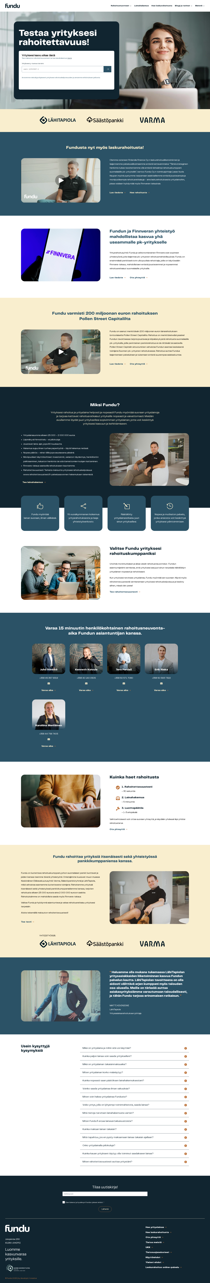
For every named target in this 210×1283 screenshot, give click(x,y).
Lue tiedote (116, 193)
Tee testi (26, 922)
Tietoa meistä (154, 1242)
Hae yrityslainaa (155, 1227)
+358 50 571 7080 (123, 678)
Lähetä (105, 1209)
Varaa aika (47, 690)
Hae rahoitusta (138, 193)
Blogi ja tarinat (182, 6)
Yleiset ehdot (153, 1262)
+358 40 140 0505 (86, 678)
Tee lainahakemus (32, 482)
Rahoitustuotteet (120, 6)
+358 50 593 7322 (161, 678)
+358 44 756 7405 (48, 734)
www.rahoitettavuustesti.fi (36, 474)
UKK (148, 1247)
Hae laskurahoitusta (161, 6)
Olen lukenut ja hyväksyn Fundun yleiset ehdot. (84, 1202)
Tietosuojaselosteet (157, 1252)
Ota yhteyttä (137, 278)
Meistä (198, 6)
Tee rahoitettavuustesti (124, 592)
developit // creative (28, 1278)
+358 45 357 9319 (48, 678)
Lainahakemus (141, 6)
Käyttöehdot (153, 1257)
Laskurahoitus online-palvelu (162, 1267)
